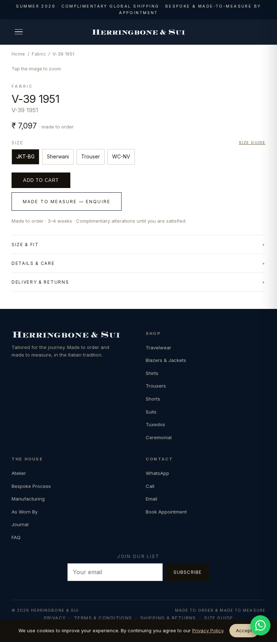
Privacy (55, 618)
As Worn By (25, 512)
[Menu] (19, 32)
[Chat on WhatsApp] (260, 625)
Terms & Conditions (103, 618)
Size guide (252, 142)
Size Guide (218, 618)
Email (151, 499)
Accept (244, 630)
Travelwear (158, 347)
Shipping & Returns (168, 618)
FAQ (16, 537)
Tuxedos (155, 424)
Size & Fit (25, 244)
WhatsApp (157, 473)
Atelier (19, 473)
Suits (151, 412)
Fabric (39, 54)
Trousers (156, 386)
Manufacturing (28, 499)
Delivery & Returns (40, 282)
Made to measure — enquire (66, 201)
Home (18, 54)
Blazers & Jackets (166, 360)
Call (150, 486)
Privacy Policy (207, 630)
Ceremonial (159, 437)
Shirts (152, 373)
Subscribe (187, 572)
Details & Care (33, 263)
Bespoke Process (31, 486)
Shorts (153, 399)
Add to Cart (41, 180)
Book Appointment (166, 512)
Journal (20, 524)
